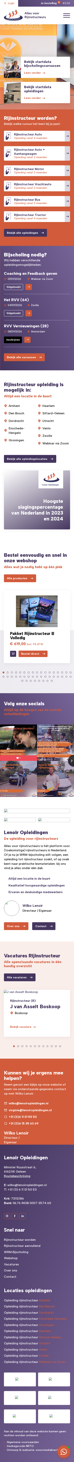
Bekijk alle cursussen (21, 357)
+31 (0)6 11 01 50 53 (23, 1117)
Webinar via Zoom (55, 443)
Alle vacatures (17, 977)
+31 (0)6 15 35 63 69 (23, 1123)
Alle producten (17, 578)
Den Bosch (16, 413)
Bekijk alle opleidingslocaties (27, 459)
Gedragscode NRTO (20, 1446)
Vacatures (11, 1264)
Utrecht (48, 421)
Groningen (16, 440)
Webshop (11, 1258)
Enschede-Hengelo (16, 430)
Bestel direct (30, 653)
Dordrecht (16, 421)
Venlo (46, 428)
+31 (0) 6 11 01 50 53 (22, 1189)
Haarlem (48, 406)
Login (11, 3)
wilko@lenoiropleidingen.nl (28, 1103)
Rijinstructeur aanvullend (22, 1246)
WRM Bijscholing (16, 1252)
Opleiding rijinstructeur (27, 1300)
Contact (40, 926)
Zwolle (47, 436)
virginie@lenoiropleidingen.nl (30, 1110)
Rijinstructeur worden (20, 1240)
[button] (3, 672)
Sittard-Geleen (53, 413)
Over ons (13, 926)
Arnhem (14, 406)
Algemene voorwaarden (23, 1442)
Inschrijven (13, 339)
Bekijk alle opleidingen (22, 233)
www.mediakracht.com (51, 1450)
